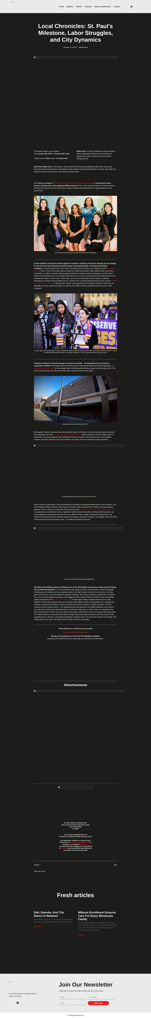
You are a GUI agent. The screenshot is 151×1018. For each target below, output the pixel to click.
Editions (70, 7)
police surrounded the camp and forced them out (98, 509)
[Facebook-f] (128, 6)
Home (61, 7)
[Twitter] (125, 6)
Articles (79, 7)
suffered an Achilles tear (62, 599)
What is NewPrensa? (102, 7)
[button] (138, 6)
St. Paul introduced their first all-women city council (73, 183)
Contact (117, 7)
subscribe (64, 848)
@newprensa (84, 844)
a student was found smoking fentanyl (67, 434)
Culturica (88, 7)
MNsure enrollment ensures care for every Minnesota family (97, 916)
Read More (37, 926)
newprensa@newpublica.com (80, 842)
